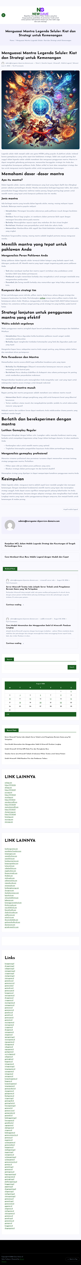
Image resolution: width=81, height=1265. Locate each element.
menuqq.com (9, 822)
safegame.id (9, 1056)
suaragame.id (9, 1071)
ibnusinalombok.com (11, 920)
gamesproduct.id (10, 1088)
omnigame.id (9, 1076)
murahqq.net (9, 797)
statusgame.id (9, 978)
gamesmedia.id (10, 1145)
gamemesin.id (9, 1010)
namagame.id (9, 1032)
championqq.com (10, 812)
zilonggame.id (9, 1044)
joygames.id (9, 1140)
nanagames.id (9, 1154)
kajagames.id (9, 1147)
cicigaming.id (9, 1098)
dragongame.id (10, 1228)
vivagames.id (9, 1000)
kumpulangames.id (11, 1078)
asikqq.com (8, 782)
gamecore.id (9, 1007)
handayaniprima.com (12, 861)
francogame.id (9, 1120)
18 (20, 702)
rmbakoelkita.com (10, 868)
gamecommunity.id (11, 1162)
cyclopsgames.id (10, 1142)
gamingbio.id (9, 1059)
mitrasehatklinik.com (11, 898)
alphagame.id (9, 1127)
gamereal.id (9, 1108)
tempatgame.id (10, 1086)
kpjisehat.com (9, 895)
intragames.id (9, 1064)
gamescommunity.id (11, 1135)
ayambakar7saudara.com (13, 851)
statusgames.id (10, 1213)
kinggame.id (9, 1226)
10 (10, 699)
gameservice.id (9, 1110)
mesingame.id (9, 1025)
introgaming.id (9, 1066)
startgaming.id (9, 976)
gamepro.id (8, 1223)
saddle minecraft (46, 619)
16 (71, 699)
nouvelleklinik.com (11, 907)
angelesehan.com (10, 871)
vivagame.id (9, 1027)
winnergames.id (10, 1039)
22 (61, 702)
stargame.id (9, 1034)
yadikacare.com (10, 915)
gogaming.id (9, 1186)
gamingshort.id (10, 1103)
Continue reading (14, 605)
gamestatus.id (9, 1221)
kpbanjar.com (9, 900)
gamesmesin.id (9, 983)
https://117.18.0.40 (10, 814)
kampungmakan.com (11, 863)
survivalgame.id (10, 1054)
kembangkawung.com (12, 888)
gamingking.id (9, 1179)
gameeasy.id (9, 1216)
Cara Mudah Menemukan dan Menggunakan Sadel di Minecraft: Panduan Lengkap (33, 744)
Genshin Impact (47, 63)
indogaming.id (9, 968)
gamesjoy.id (9, 1137)
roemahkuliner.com (11, 856)
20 (40, 702)
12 (30, 699)
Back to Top (73, 1259)
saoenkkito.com (10, 858)
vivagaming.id (9, 973)
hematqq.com (9, 817)
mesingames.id (9, 995)
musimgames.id (10, 1002)
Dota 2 (38, 63)
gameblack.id (9, 1123)
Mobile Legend (66, 63)
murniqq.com (9, 819)
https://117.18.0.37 (10, 809)
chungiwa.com (9, 890)
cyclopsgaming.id (10, 1157)
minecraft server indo (47, 580)
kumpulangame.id (11, 1083)
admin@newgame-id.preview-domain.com (19, 63)
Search (9, 659)
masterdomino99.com (11, 807)
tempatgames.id (10, 1069)
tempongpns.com (10, 853)
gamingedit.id (9, 1100)
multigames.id (9, 1211)
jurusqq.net (8, 792)
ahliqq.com (8, 787)
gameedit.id (9, 1115)
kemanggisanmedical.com (13, 902)
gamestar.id (8, 1020)
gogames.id (8, 1206)
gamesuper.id (9, 1017)
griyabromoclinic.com (12, 927)
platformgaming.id (11, 1181)
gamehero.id (9, 1012)
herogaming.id (9, 963)
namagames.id (9, 1005)
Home (12, 40)
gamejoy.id (8, 1164)
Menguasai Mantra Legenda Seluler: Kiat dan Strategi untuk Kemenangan (43, 40)
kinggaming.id (9, 1184)
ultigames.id (9, 1208)
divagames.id (9, 998)
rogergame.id (9, 1125)
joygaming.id (9, 1152)
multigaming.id (10, 1194)
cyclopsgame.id (10, 1159)
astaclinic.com (9, 917)
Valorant (75, 63)
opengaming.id (10, 1037)
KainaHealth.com (10, 910)
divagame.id (9, 1029)
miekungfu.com (10, 878)
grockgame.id (9, 1051)
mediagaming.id (10, 1150)
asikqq (42, 298)
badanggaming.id (10, 1118)
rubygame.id (9, 1047)
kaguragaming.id (10, 1174)
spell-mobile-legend (71, 509)
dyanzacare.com (10, 924)
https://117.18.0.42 (10, 795)
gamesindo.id (9, 985)
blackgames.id (9, 1096)
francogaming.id (10, 1105)
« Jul (7, 714)
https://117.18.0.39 (10, 790)
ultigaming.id (9, 1191)
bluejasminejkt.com (11, 873)
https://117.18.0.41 (10, 800)
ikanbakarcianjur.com (12, 893)
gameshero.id (9, 980)
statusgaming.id (10, 1196)
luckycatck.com (9, 866)
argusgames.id (9, 1042)
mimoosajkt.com (10, 885)
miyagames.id (9, 1091)
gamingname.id (10, 1177)
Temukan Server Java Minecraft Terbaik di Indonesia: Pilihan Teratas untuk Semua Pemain (35, 753)
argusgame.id (9, 1049)
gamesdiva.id (9, 988)
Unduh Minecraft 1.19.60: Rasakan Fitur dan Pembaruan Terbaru (26, 758)
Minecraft (56, 63)
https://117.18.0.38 (10, 804)
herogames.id (9, 993)
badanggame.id (10, 1132)
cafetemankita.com (11, 880)
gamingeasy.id (9, 1172)
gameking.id (9, 1218)
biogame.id (8, 1081)
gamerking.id (9, 1167)
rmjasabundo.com (10, 883)
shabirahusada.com (11, 912)
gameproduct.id (10, 1113)
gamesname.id (9, 1203)
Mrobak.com (9, 875)
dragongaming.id (10, 1189)
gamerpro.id (9, 1169)
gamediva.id (9, 1015)
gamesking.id (9, 1201)
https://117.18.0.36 (10, 785)
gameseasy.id (9, 1199)
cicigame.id (8, 1130)
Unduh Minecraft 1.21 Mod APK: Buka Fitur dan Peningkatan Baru (27, 749)
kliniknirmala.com (10, 905)
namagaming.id (10, 971)
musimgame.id (9, 1022)
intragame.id (9, 1074)
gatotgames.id (9, 1093)
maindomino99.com (11, 802)
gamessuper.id (9, 990)
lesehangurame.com (11, 849)
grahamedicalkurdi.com (12, 922)
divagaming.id (9, 966)
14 (50, 699)
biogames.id (9, 1061)
